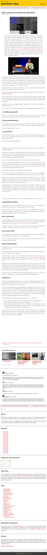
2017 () (5, 440)
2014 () (5, 436)
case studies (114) (7, 494)
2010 (5, 52)
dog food (19, 342)
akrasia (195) (6, 491)
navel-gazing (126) (8, 493)
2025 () (5, 451)
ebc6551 (45, 550)
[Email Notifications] (41, 4)
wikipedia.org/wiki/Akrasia (7, 546)
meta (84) (5, 500)
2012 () (5, 433)
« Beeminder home (5, 1)
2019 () (5, 443)
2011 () (5, 431)
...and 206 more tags (8, 517)
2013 (38, 45)
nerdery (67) (6, 504)
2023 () (5, 448)
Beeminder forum (19, 526)
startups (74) (6, 503)
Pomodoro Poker (29, 313)
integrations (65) (7, 507)
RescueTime (42, 257)
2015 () (5, 437)
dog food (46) (6, 515)
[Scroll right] (45, 359)
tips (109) (5, 496)
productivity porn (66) (8, 506)
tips (8, 344)
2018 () (5, 441)
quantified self (33, 342)
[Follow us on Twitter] (44, 4)
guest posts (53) (7, 510)
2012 (33, 45)
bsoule (9, 14)
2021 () (5, 445)
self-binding (4, 344)
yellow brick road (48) (8, 514)
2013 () (5, 434)
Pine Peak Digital (28, 553)
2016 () (5, 438)
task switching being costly (34, 162)
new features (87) (7, 498)
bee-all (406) (6, 489)
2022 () (5, 447)
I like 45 (19, 282)
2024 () (5, 450)
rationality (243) (7, 490)
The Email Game (21, 223)
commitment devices (12, 342)
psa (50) (5, 511)
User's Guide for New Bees (21, 475)
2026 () (5, 453)
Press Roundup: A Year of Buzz (38, 7)
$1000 (10, 213)
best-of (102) (6, 497)
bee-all (6, 342)
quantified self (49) (7, 513)
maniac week (29, 42)
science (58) (6, 508)
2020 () (5, 444)
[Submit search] (2, 409)
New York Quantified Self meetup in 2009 (29, 49)
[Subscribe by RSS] (42, 4)
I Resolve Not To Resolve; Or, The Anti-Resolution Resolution (15, 7)
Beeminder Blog (9, 3)
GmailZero (35, 223)
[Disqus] (23, 386)
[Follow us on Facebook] (45, 4)
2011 (30, 45)
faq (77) (5, 501)
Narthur (22, 553)
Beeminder (3, 417)
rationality (39, 342)
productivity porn (26, 342)
